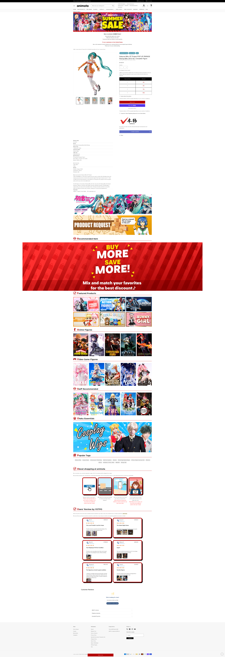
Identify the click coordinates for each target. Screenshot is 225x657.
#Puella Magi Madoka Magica (124, 460)
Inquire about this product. (126, 96)
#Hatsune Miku (78, 460)
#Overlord (148, 460)
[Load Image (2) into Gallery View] (87, 100)
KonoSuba (120, 7)
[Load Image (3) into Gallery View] (94, 100)
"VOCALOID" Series (124, 53)
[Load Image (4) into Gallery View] (102, 100)
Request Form (93, 631)
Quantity (120, 65)
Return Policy (93, 640)
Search (92, 629)
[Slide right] (115, 100)
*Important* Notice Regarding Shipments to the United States (133, 113)
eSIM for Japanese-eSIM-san (114, 631)
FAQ (92, 646)
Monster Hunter (121, 5)
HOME (74, 49)
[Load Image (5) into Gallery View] (110, 100)
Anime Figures (76, 629)
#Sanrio (100, 462)
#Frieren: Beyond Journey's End (137, 460)
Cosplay (74, 631)
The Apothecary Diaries (133, 5)
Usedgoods (75, 635)
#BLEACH (118, 462)
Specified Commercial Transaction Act (98, 637)
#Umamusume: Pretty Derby (96, 460)
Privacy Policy (93, 635)
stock (137, 53)
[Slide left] (74, 100)
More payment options (132, 108)
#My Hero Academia (107, 460)
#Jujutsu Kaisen (86, 460)
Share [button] (122, 135)
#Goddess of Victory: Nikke (108, 462)
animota (77, 654)
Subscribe (130, 638)
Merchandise (75, 633)
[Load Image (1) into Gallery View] (79, 100)
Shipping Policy (94, 639)
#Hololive (115, 460)
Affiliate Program (94, 644)
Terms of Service (94, 633)
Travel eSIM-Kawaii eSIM (113, 629)
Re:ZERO (126, 5)
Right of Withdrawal (94, 642)
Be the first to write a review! (112, 603)
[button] (74, 6)
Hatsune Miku (132, 53)
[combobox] (102, 5)
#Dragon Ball (123, 462)
